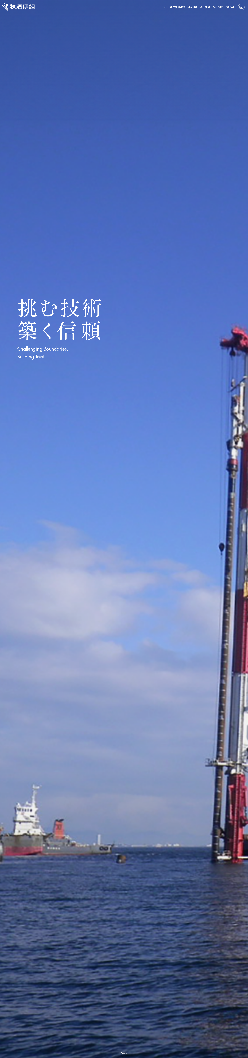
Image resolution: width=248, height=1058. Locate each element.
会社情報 (218, 7)
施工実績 (205, 7)
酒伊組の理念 (177, 7)
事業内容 (192, 7)
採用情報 (230, 7)
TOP (164, 7)
